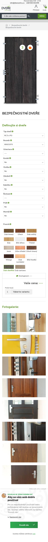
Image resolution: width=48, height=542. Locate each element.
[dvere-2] (24, 344)
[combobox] (24, 135)
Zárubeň (7, 176)
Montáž (6, 212)
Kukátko (7, 185)
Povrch (6, 224)
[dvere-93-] (24, 366)
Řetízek (6, 194)
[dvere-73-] (24, 431)
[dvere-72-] (24, 409)
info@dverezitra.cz (17, 3)
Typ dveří (7, 131)
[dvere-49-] (24, 452)
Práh (5, 203)
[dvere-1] (24, 322)
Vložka (6, 167)
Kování (6, 158)
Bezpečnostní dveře (19, 25)
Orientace (7, 149)
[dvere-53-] (24, 474)
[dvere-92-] (24, 387)
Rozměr (6, 140)
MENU (42, 16)
